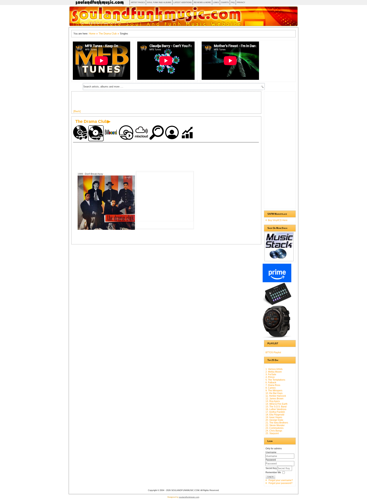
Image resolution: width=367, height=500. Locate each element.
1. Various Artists (274, 369)
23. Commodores (274, 428)
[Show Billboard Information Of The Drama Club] (111, 132)
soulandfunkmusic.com (189, 497)
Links (216, 2)
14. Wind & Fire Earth (276, 404)
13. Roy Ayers (273, 401)
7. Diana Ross (273, 385)
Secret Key (271, 468)
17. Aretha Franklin (275, 412)
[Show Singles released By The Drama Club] (96, 133)
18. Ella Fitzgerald (275, 414)
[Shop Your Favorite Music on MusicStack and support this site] (279, 259)
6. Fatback (271, 382)
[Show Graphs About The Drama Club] (187, 132)
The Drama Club (108, 33)
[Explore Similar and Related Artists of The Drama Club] (157, 132)
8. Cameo (271, 388)
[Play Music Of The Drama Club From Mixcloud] (141, 132)
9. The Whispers (274, 390)
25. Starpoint (272, 433)
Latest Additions (182, 2)
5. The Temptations (275, 379)
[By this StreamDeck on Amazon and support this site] (277, 304)
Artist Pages (138, 2)
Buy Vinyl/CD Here (277, 220)
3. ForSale (271, 374)
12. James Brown (274, 398)
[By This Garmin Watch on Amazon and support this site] (277, 337)
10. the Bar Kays (274, 393)
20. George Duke (274, 420)
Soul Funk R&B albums (159, 2)
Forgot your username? (281, 480)
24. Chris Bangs (274, 430)
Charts (225, 2)
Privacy (241, 2)
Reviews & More (202, 2)
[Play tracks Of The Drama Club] (126, 132)
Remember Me (273, 472)
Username (271, 452)
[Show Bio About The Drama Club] (172, 132)
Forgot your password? (280, 483)
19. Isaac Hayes (274, 417)
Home (92, 33)
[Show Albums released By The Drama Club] (80, 132)
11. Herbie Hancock (276, 396)
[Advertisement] (143, 102)
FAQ (233, 2)
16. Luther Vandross (276, 409)
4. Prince (270, 377)
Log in (270, 477)
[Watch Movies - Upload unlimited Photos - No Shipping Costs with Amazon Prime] (277, 281)
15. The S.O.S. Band (276, 406)
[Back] (77, 111)
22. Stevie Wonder (275, 425)
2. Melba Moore (274, 371)
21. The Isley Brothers (277, 422)
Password (271, 459)
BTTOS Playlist (273, 352)
